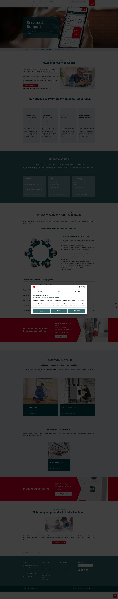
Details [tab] (59, 291)
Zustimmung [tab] (40, 291)
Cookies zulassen (76, 310)
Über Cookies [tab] (77, 291)
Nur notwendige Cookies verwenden (41, 311)
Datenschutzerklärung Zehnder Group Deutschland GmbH (46, 297)
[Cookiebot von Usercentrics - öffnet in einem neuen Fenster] (80, 287)
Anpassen (58, 310)
